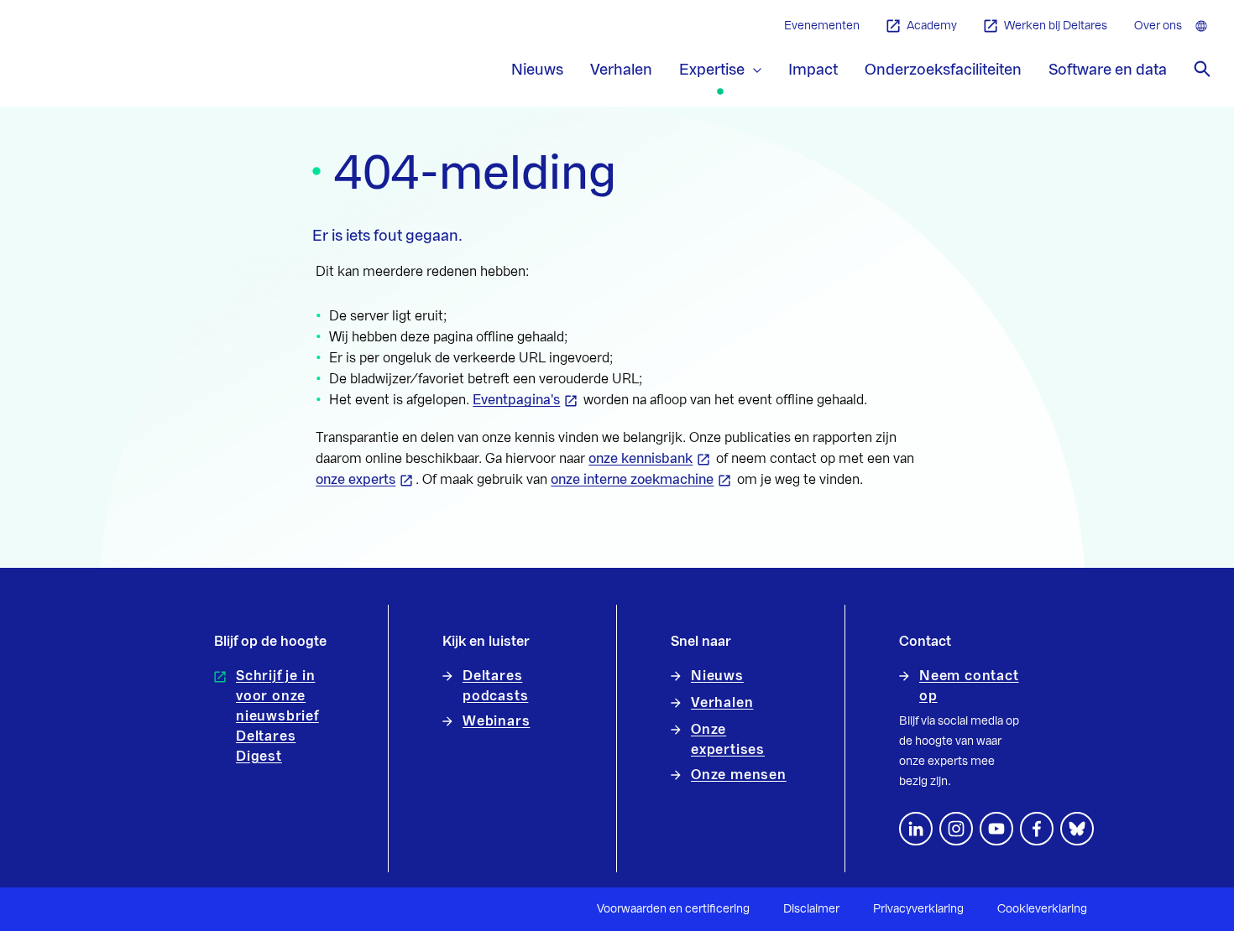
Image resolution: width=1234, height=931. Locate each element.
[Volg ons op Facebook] (1037, 828)
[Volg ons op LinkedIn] (916, 828)
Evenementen (822, 26)
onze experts (355, 479)
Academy (932, 26)
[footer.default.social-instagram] (956, 828)
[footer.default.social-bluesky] (1077, 828)
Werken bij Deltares (1055, 26)
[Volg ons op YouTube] (996, 828)
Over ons (1158, 26)
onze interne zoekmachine (632, 479)
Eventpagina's (516, 400)
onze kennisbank (640, 459)
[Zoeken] (1202, 68)
